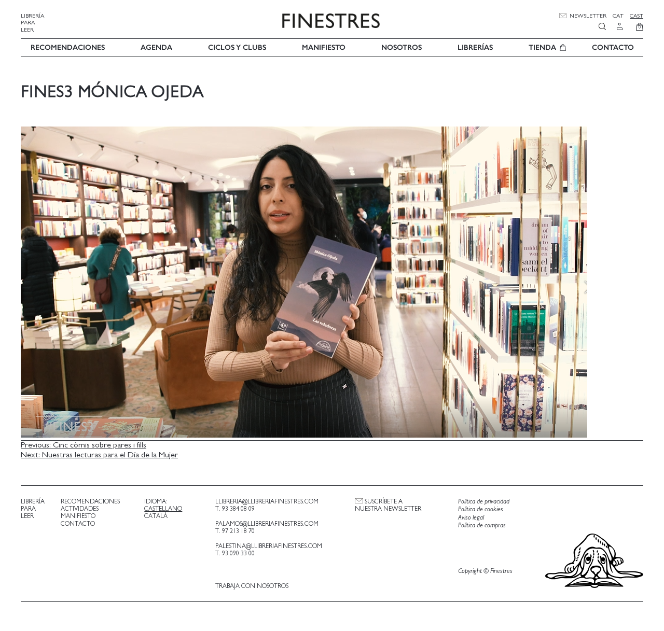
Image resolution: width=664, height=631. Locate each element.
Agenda (156, 47)
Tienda (542, 47)
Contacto (613, 47)
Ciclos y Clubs (237, 47)
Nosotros (401, 47)
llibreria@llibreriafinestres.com (267, 501)
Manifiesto (323, 47)
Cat (618, 16)
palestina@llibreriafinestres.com (268, 546)
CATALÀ (156, 516)
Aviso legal (471, 517)
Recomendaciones (68, 47)
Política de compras (482, 525)
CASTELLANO (163, 509)
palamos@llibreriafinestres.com (267, 524)
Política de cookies (480, 509)
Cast (636, 16)
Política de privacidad (483, 501)
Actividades (80, 509)
